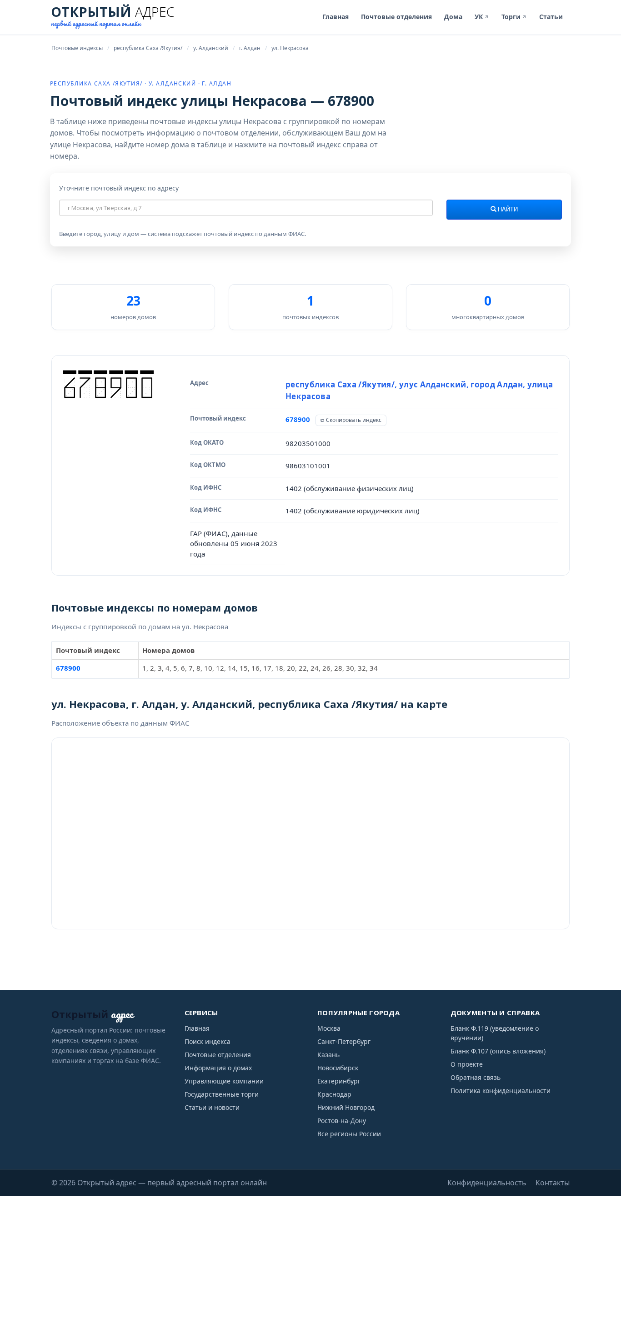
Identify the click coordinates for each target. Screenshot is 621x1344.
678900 (297, 419)
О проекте (467, 1064)
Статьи (551, 16)
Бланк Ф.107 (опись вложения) (498, 1051)
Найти (507, 209)
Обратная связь (476, 1077)
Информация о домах (218, 1067)
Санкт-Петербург (344, 1041)
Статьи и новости (212, 1107)
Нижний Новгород (346, 1107)
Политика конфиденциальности (501, 1090)
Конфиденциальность (486, 1183)
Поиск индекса (207, 1041)
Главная (335, 16)
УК (482, 16)
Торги (514, 16)
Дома (453, 16)
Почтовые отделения (396, 16)
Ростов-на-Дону (341, 1120)
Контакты (553, 1183)
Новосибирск (337, 1067)
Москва (329, 1028)
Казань (328, 1054)
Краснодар (334, 1094)
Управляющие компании (224, 1081)
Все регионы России (349, 1133)
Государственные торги (222, 1094)
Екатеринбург (339, 1081)
